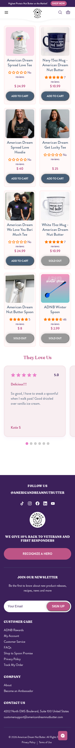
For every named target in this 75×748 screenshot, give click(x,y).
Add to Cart (19, 96)
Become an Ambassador (18, 691)
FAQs (7, 647)
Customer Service (14, 641)
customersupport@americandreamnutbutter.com (33, 717)
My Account (11, 636)
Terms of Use (45, 742)
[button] (27, 443)
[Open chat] (62, 735)
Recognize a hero (37, 554)
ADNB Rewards (14, 630)
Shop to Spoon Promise (18, 653)
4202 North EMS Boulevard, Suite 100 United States (36, 711)
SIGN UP (58, 606)
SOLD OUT (55, 261)
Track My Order (13, 665)
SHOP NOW (58, 3)
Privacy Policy (12, 659)
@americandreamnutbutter (37, 493)
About (8, 685)
